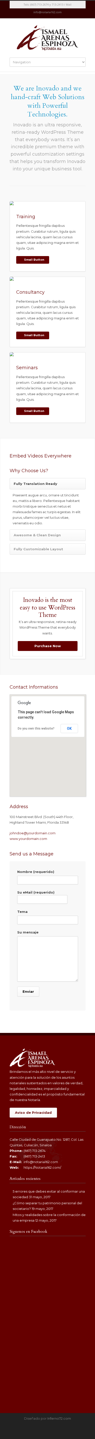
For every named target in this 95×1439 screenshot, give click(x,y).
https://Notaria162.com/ (42, 1167)
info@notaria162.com (41, 1162)
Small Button (34, 259)
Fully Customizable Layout (38, 549)
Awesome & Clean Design (37, 535)
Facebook (42, 13)
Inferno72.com (59, 1418)
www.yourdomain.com (28, 839)
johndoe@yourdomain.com (32, 833)
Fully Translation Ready (35, 484)
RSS (53, 13)
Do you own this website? (36, 728)
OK (69, 728)
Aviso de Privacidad (33, 1112)
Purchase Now (47, 646)
